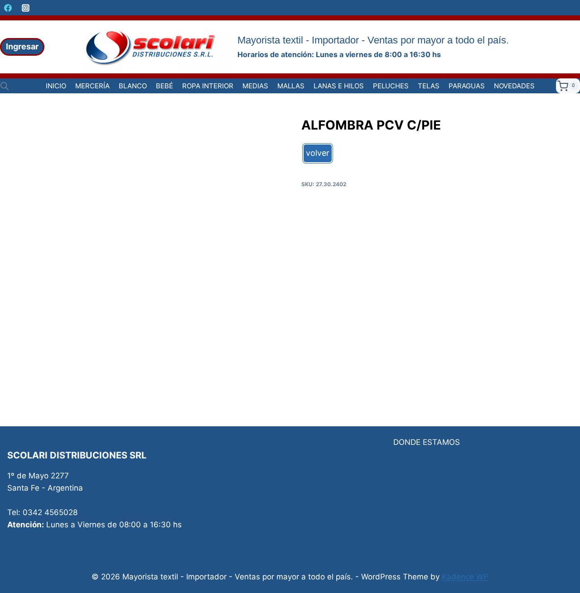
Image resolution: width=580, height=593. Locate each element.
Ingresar (22, 46)
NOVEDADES (514, 86)
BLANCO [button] (133, 86)
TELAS (429, 86)
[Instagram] (25, 7)
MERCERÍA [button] (92, 86)
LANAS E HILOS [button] (339, 86)
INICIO (56, 86)
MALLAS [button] (290, 86)
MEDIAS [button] (255, 86)
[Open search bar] (4, 86)
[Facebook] (7, 7)
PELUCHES (391, 86)
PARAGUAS (467, 86)
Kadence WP (465, 576)
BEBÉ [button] (164, 86)
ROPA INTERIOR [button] (207, 86)
